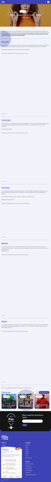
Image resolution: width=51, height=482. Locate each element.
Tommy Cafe (6, 120)
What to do (28, 445)
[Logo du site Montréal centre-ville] (3, 2)
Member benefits (29, 468)
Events (27, 455)
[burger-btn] (48, 2)
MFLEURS (5, 42)
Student (27, 451)
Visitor (27, 447)
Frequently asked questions (31, 474)
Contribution (28, 472)
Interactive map (29, 457)
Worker (27, 449)
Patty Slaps (6, 188)
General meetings (29, 470)
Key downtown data (29, 463)
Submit (24, 425)
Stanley (4, 321)
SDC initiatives (28, 466)
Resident (27, 453)
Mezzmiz (5, 243)
